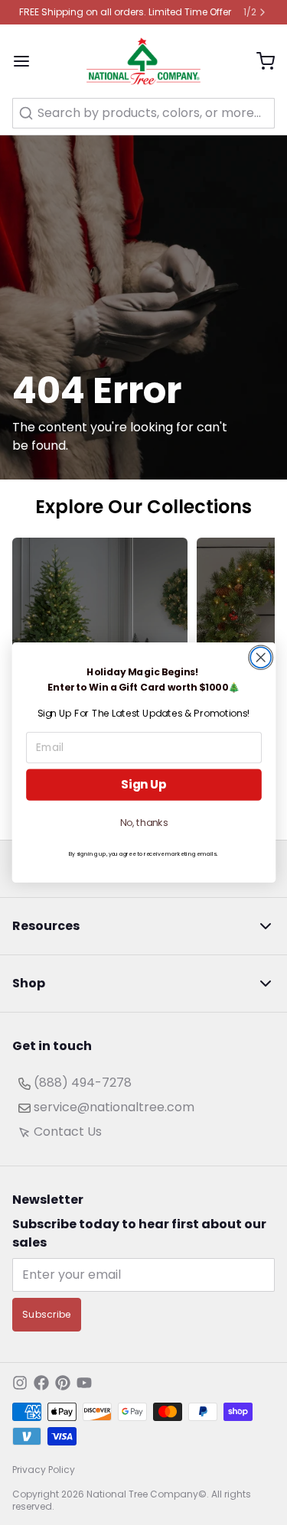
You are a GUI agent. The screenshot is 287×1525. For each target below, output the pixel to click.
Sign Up (144, 784)
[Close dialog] (260, 657)
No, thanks (143, 823)
